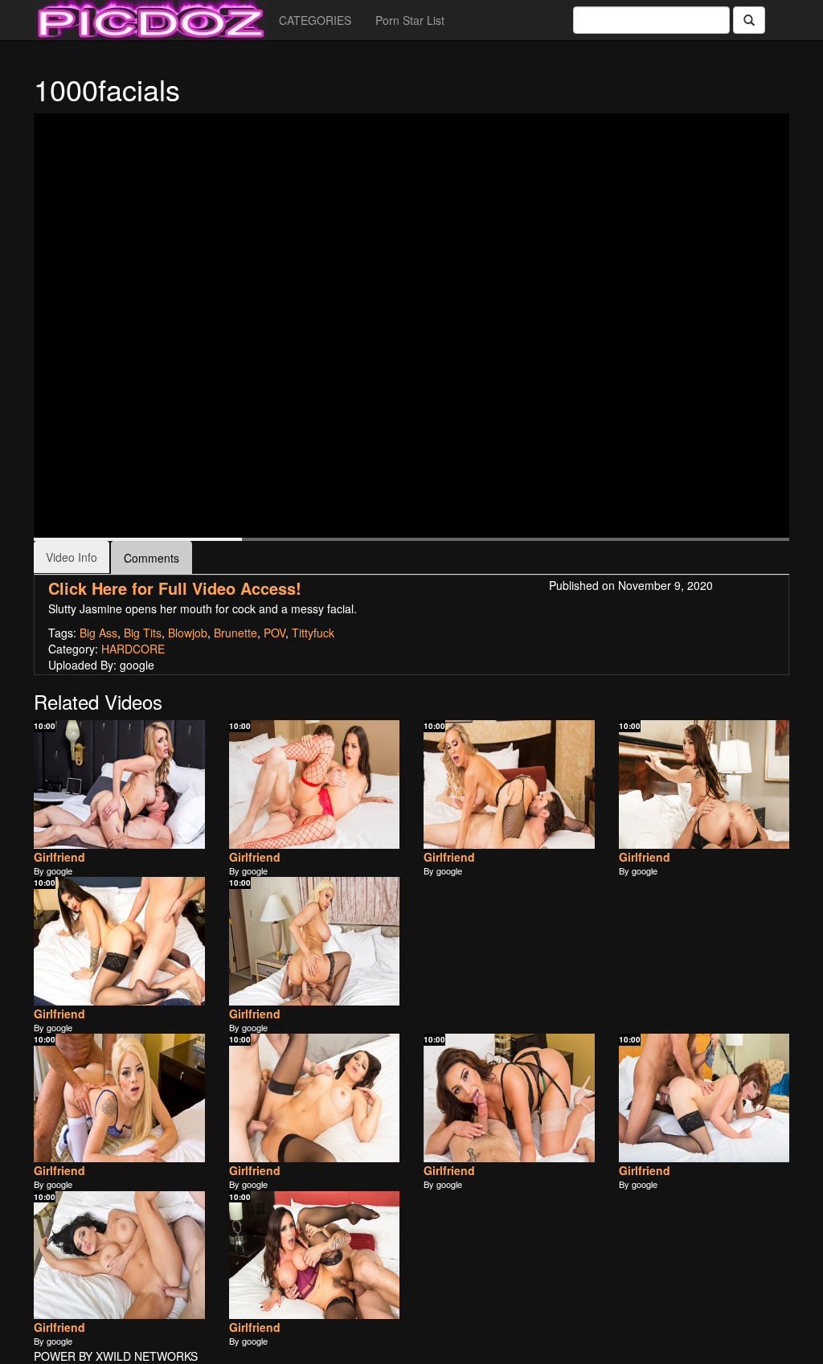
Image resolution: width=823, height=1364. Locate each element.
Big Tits (143, 633)
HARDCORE (133, 649)
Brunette (235, 633)
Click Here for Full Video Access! (174, 588)
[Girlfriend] (119, 784)
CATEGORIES (315, 20)
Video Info (71, 557)
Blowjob (187, 633)
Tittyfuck (313, 633)
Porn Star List (409, 20)
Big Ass (98, 633)
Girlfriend (59, 857)
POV (274, 633)
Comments (151, 558)
